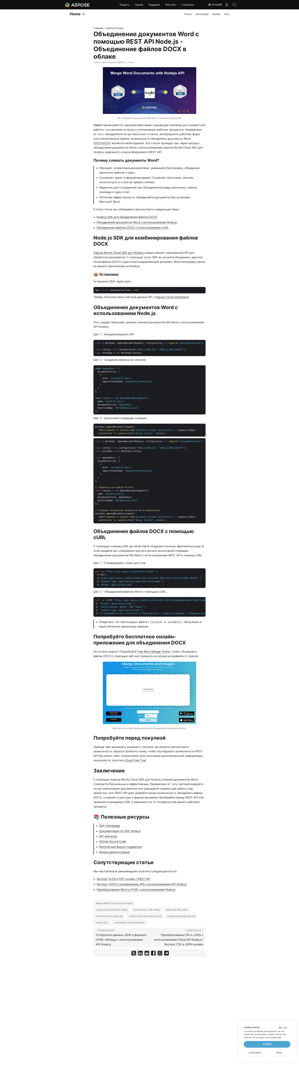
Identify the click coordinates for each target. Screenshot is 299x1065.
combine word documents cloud (145, 916)
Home (75, 14)
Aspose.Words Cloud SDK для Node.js (118, 252)
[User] (226, 4)
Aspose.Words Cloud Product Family (114, 903)
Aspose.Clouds (114, 28)
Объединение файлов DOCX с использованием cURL (133, 227)
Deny (279, 1053)
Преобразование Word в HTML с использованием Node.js (136, 889)
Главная (98, 28)
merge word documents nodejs (111, 909)
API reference (108, 836)
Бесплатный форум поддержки (120, 846)
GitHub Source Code (112, 841)
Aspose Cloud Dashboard (172, 297)
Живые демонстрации (114, 852)
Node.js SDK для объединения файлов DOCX (127, 217)
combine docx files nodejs (146, 909)
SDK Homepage (109, 825)
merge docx (102, 922)
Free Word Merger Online (153, 651)
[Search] (234, 4)
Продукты (124, 4)
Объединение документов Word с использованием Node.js (137, 222)
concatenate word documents (129, 922)
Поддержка (154, 4)
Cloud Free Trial (135, 760)
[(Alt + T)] (83, 14)
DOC (98, 143)
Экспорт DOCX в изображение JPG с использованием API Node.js (142, 884)
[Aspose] (77, 5)
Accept (267, 1044)
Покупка (139, 4)
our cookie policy (274, 1037)
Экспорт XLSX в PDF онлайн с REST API (123, 879)
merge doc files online (177, 909)
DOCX (106, 143)
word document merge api (109, 916)
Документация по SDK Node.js (119, 831)
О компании (188, 4)
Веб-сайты (170, 4)
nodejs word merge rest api (181, 916)
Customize (255, 1053)
